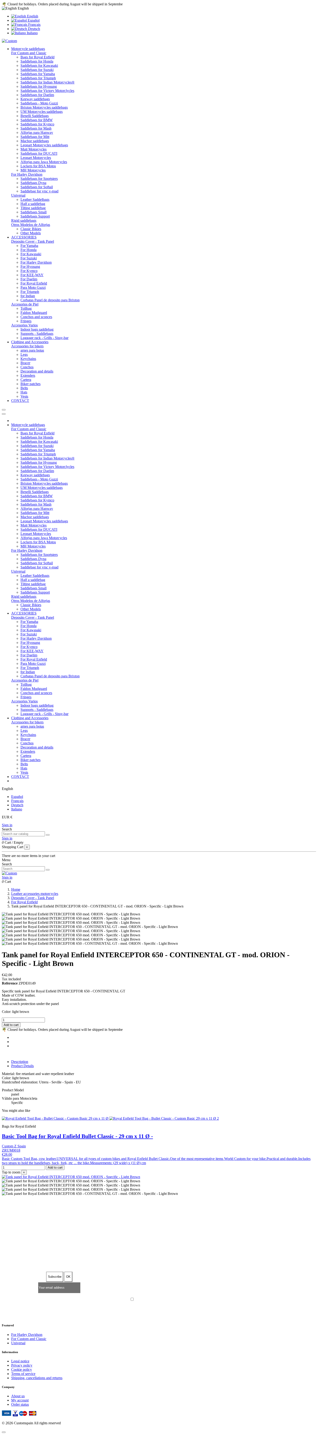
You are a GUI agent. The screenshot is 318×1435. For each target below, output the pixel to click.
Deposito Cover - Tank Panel (32, 241)
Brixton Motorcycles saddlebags (44, 107)
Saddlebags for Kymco (37, 124)
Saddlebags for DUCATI (38, 153)
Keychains (28, 359)
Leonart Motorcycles (35, 158)
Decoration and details (36, 371)
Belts (24, 388)
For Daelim (28, 279)
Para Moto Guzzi (33, 287)
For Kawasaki (30, 254)
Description (19, 1062)
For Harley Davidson (26, 174)
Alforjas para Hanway (36, 132)
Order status (20, 1404)
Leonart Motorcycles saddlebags (44, 145)
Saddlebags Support (35, 216)
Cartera (25, 380)
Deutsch (33, 29)
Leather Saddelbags (34, 200)
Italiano (32, 33)
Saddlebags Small (33, 212)
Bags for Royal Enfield (37, 57)
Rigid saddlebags (23, 220)
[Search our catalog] (48, 835)
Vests (24, 396)
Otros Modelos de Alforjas (30, 225)
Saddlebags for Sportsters (39, 179)
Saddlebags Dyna (33, 183)
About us (18, 1396)
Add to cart (11, 1025)
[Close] (4, 414)
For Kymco (28, 271)
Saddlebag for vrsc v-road (39, 191)
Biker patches (30, 384)
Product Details (22, 1066)
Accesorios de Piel (24, 304)
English (32, 16)
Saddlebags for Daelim (37, 95)
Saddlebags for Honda (36, 61)
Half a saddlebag (32, 204)
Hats (23, 392)
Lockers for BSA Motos (38, 166)
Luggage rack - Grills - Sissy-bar (44, 338)
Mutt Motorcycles (33, 149)
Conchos (27, 367)
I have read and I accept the (161, 1299)
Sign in (7, 825)
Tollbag (26, 308)
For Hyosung (30, 267)
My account (20, 1400)
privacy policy (179, 1299)
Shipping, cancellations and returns (36, 1378)
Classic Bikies (30, 229)
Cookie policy (21, 1369)
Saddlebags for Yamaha (37, 74)
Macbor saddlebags (34, 141)
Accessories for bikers (27, 346)
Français (34, 25)
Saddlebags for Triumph (38, 78)
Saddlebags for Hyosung (38, 86)
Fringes (25, 321)
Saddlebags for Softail (36, 187)
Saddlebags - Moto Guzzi (39, 103)
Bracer (25, 363)
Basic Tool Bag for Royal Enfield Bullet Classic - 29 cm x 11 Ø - (77, 1136)
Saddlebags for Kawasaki (39, 65)
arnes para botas (32, 350)
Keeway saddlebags (35, 99)
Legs (24, 354)
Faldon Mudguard (33, 313)
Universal (18, 195)
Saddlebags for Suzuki (37, 70)
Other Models (30, 233)
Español (33, 20)
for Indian (27, 296)
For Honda (28, 250)
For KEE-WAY (32, 275)
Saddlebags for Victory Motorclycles (47, 91)
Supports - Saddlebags (36, 334)
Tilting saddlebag (33, 208)
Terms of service (23, 1374)
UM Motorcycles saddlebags (41, 112)
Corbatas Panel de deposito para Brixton (50, 300)
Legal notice (20, 1361)
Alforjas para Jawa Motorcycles (43, 162)
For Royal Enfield (33, 283)
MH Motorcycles (33, 170)
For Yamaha (29, 246)
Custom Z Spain (14, 1146)
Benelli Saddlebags (34, 116)
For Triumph (29, 292)
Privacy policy (21, 1365)
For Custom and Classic (28, 53)
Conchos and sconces (36, 317)
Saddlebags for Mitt (34, 137)
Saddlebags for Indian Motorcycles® (47, 82)
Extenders (27, 375)
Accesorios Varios (24, 325)
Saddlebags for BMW (36, 120)
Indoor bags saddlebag (37, 329)
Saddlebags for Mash (35, 128)
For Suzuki (28, 258)
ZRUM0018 (11, 1150)
